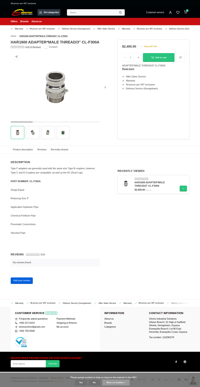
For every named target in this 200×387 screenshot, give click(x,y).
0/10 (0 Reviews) (33, 47)
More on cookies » (116, 382)
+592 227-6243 (27, 323)
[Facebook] (176, 362)
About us (36, 21)
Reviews (41, 149)
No (94, 382)
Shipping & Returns (67, 323)
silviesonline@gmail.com (32, 327)
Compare (53, 47)
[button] (105, 87)
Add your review (21, 280)
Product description (23, 149)
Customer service (155, 12)
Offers (14, 21)
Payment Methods (66, 319)
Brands (24, 21)
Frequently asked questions (33, 319)
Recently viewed (59, 149)
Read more (128, 69)
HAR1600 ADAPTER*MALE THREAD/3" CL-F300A (43, 36)
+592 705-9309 (27, 331)
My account (62, 327)
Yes (81, 382)
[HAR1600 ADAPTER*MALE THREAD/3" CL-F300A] (126, 183)
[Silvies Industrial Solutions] (22, 12)
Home (13, 36)
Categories (110, 327)
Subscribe (52, 364)
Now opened (51, 313)
